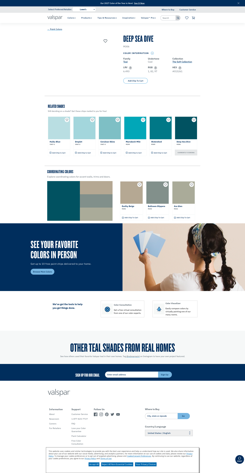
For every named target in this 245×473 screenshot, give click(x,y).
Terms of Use (106, 458)
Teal (125, 61)
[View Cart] (193, 18)
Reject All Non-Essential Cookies (117, 464)
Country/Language (155, 426)
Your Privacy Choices (146, 464)
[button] (129, 68)
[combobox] (168, 17)
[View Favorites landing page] (186, 18)
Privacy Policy (90, 458)
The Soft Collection (182, 61)
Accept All (94, 464)
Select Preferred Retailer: (60, 9)
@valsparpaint (133, 356)
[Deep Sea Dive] (105, 41)
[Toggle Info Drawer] (152, 53)
